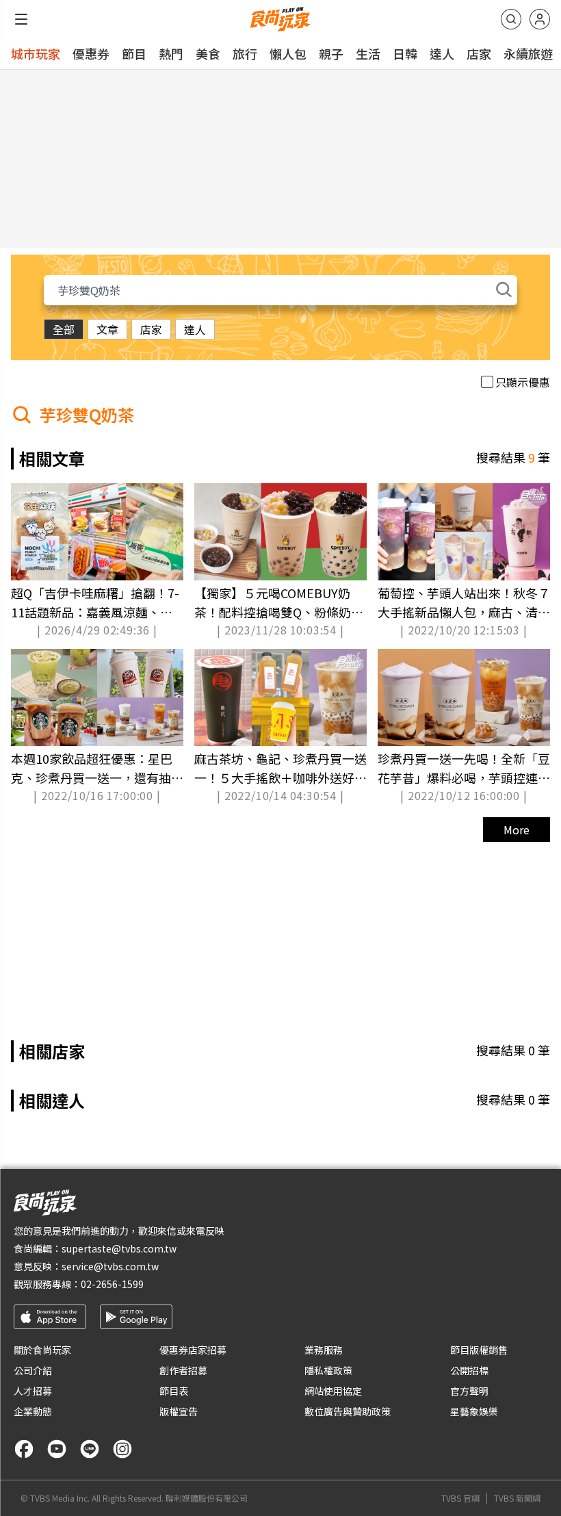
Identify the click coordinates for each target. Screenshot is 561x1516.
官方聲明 (469, 1391)
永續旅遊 (528, 53)
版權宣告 (178, 1411)
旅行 (245, 53)
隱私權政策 (328, 1370)
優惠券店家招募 (192, 1350)
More (517, 829)
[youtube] (57, 1449)
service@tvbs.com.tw (110, 1266)
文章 (107, 329)
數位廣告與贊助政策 (347, 1411)
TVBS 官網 (460, 1498)
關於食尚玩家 (42, 1350)
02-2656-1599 (112, 1284)
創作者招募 (183, 1370)
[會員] (540, 19)
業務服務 (323, 1350)
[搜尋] (511, 19)
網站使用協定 (333, 1391)
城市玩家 (35, 53)
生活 (368, 53)
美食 (208, 53)
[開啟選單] (21, 19)
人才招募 (33, 1391)
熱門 (171, 53)
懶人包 (288, 53)
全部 (64, 329)
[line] (89, 1449)
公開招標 (469, 1370)
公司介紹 (33, 1370)
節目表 (173, 1391)
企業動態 (33, 1411)
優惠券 (91, 53)
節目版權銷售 (479, 1350)
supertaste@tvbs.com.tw (119, 1248)
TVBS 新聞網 (517, 1498)
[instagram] (122, 1449)
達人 (442, 53)
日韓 (405, 53)
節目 (134, 53)
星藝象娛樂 (474, 1411)
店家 (479, 53)
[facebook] (24, 1449)
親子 (331, 53)
